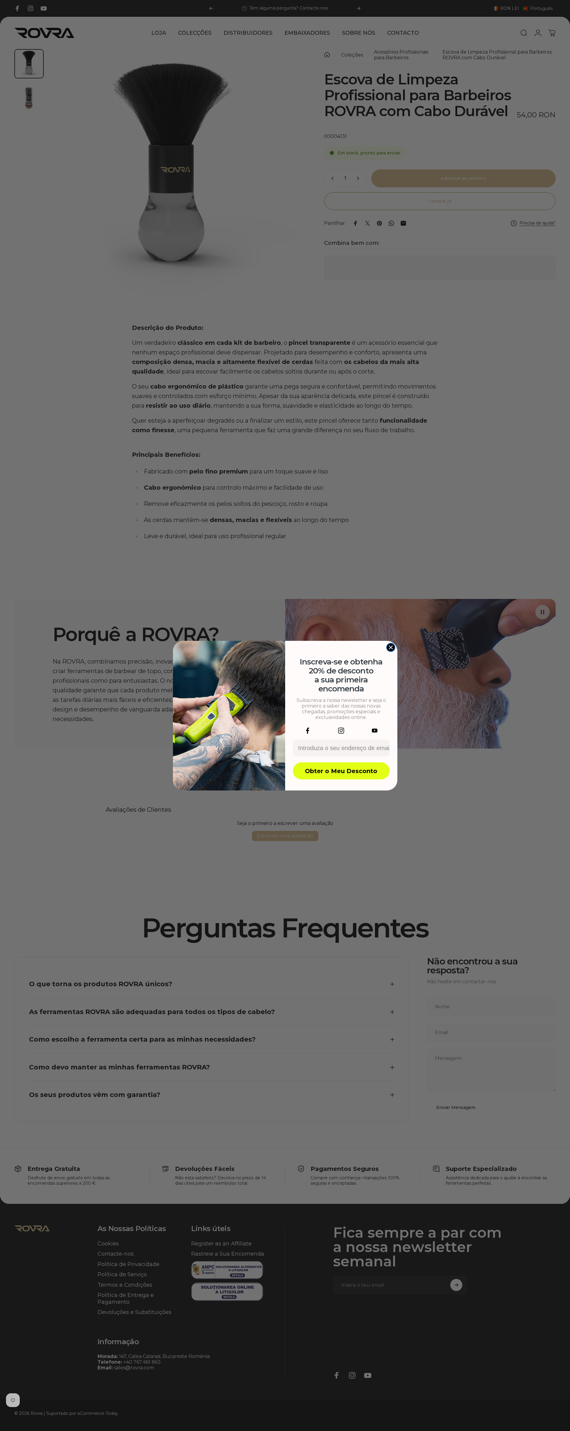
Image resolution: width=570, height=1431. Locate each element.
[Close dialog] (391, 647)
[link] (308, 731)
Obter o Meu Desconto (341, 771)
